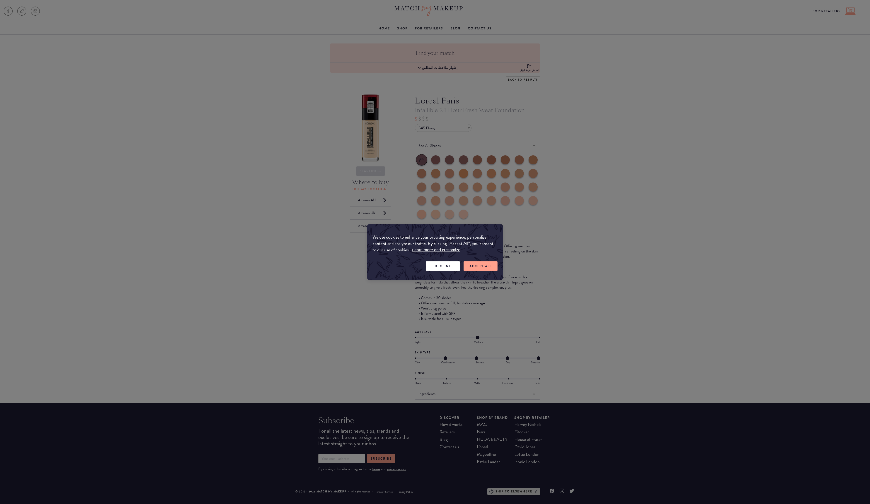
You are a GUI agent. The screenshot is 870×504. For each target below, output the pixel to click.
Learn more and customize (436, 250)
